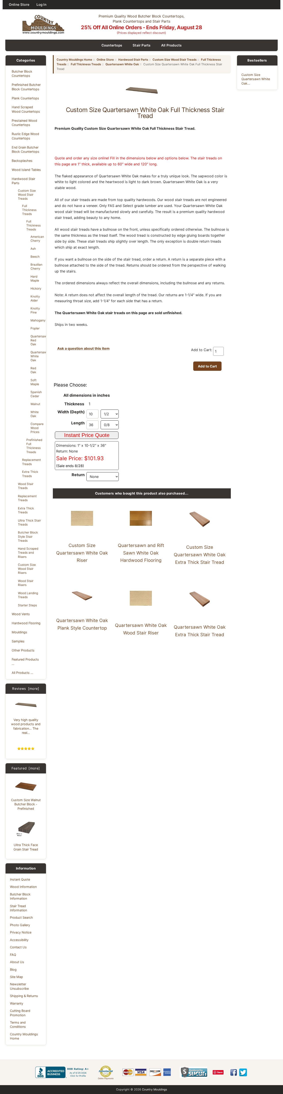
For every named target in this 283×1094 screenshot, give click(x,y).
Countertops (111, 45)
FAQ (13, 955)
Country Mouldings (154, 1089)
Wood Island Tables (26, 170)
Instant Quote (20, 879)
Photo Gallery (20, 925)
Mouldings (19, 632)
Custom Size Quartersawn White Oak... (255, 79)
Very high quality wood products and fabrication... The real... (25, 726)
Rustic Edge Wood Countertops (25, 136)
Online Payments (106, 1078)
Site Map (16, 977)
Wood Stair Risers (25, 583)
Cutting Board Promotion (20, 1013)
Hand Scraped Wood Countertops (26, 109)
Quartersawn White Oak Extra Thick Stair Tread (200, 630)
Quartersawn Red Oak (37, 340)
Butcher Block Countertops (22, 73)
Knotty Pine (35, 310)
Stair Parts (142, 45)
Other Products (23, 650)
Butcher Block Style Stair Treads (28, 536)
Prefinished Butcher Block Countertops (26, 87)
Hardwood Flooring (26, 623)
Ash (33, 248)
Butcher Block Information (20, 896)
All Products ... (22, 673)
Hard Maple (35, 278)
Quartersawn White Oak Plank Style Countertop (82, 624)
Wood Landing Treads (28, 595)
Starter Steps (27, 605)
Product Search (21, 917)
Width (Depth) (71, 412)
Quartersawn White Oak (37, 356)
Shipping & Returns (24, 996)
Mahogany (37, 320)
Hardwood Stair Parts (23, 181)
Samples (18, 641)
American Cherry (37, 238)
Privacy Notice (20, 932)
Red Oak (33, 370)
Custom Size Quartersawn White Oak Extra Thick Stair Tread (200, 554)
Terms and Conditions (18, 1024)
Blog (13, 969)
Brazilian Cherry (36, 266)
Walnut (35, 404)
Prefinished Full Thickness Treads (34, 446)
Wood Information (23, 887)
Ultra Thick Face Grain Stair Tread (25, 847)
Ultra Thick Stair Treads (29, 522)
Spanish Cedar (36, 394)
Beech (35, 256)
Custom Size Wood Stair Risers (27, 568)
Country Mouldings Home (24, 1036)
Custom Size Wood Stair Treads (27, 194)
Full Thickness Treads (29, 210)
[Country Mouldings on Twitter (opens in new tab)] (243, 1072)
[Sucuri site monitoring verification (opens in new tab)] (193, 1072)
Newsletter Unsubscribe (19, 986)
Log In (41, 4)
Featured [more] (25, 768)
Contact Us (18, 947)
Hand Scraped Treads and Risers (28, 552)
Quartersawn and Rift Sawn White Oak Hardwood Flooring (141, 553)
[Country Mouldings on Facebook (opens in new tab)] (233, 1072)
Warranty (16, 1003)
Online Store (19, 4)
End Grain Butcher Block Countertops (25, 149)
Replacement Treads (31, 462)
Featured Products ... (25, 661)
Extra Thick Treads (30, 473)
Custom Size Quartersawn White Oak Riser (82, 553)
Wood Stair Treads (25, 486)
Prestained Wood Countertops (24, 123)
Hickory (36, 288)
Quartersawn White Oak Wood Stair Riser (141, 629)
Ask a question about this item (83, 348)
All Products (171, 45)
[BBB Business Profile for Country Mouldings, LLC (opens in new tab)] (62, 1072)
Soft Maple (35, 382)
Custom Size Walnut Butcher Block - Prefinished (26, 804)
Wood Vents (21, 614)
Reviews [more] (25, 688)
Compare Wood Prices (37, 428)
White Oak (35, 414)
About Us (17, 962)
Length (78, 423)
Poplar (35, 328)
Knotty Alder (35, 298)
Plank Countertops (25, 98)
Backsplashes (22, 160)
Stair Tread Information (18, 908)
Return (78, 474)
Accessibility (19, 940)
